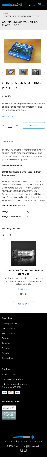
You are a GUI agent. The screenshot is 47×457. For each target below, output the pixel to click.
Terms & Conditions (33, 441)
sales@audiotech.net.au (15, 379)
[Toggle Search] (29, 5)
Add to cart (33, 125)
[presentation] (3, 234)
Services (6, 338)
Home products (9, 323)
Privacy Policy (13, 441)
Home (5, 13)
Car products (8, 328)
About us (6, 343)
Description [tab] (8, 141)
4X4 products (8, 333)
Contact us (7, 358)
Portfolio (6, 353)
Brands (5, 348)
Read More (7, 116)
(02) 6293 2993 (10, 374)
